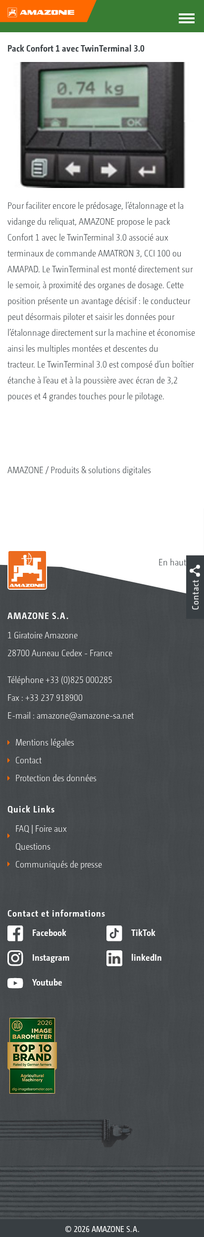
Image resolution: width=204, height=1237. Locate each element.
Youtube (46, 981)
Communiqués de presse (58, 863)
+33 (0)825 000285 (79, 679)
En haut (172, 561)
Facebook (48, 932)
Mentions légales (44, 741)
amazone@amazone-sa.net (85, 714)
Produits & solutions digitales (101, 469)
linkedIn (145, 956)
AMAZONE (25, 469)
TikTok (142, 932)
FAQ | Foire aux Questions (41, 836)
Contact (28, 759)
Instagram (49, 956)
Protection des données (56, 777)
